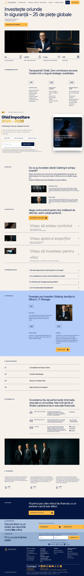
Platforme (36, 2)
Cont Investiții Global (30, 550)
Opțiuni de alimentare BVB (72, 553)
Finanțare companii (59, 2)
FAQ (32, 572)
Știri (41, 561)
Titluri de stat (69, 551)
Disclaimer (54, 572)
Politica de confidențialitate (33, 573)
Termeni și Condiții (63, 572)
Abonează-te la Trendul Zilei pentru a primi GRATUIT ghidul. (18, 147)
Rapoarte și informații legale (41, 572)
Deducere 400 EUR (30, 559)
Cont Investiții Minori (30, 558)
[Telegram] (61, 566)
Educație (51, 2)
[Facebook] (44, 566)
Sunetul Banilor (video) (45, 559)
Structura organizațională (59, 552)
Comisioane (30, 2)
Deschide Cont (75, 2)
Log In (67, 2)
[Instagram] (47, 566)
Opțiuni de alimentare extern (72, 554)
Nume (41, 537)
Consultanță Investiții (31, 556)
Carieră (55, 553)
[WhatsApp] (58, 566)
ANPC (54, 573)
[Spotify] (50, 566)
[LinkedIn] (42, 566)
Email (56, 537)
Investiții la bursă (22, 2)
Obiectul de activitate (58, 550)
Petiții (50, 572)
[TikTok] (55, 566)
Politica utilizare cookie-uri (46, 573)
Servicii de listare (70, 557)
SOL (58, 573)
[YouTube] (53, 566)
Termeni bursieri (44, 558)
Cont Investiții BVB (30, 552)
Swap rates (69, 556)
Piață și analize (43, 2)
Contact (28, 572)
